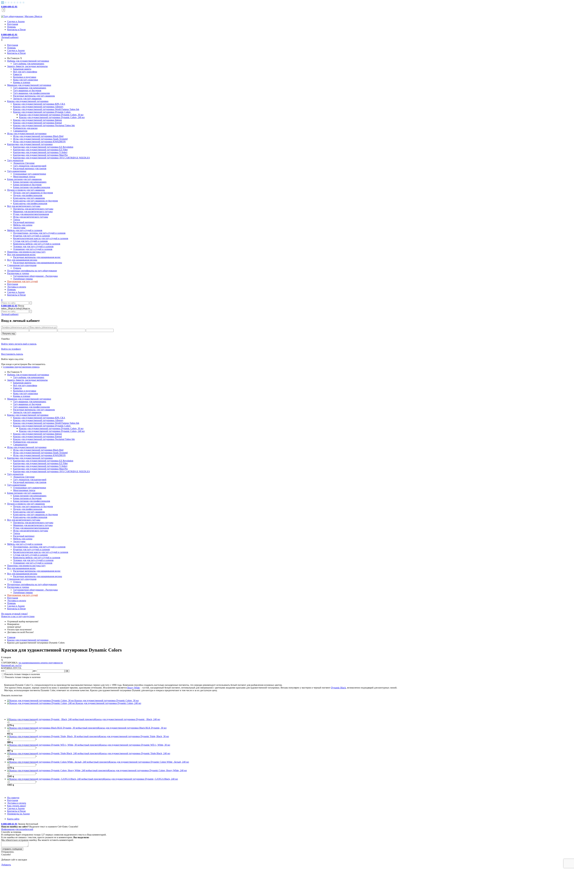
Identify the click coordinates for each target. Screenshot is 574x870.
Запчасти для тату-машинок (27, 98)
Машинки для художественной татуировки (29, 85)
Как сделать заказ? (16, 805)
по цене (41, 662)
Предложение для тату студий (22, 281)
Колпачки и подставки (24, 77)
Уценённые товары (23, 278)
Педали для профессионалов (27, 195)
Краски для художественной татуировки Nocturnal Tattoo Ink (44, 125)
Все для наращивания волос (21, 254)
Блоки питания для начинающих (29, 182)
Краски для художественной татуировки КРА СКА (39, 104)
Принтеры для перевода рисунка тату (26, 252)
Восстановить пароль (12, 354)
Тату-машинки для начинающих (29, 88)
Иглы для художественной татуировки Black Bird (38, 136)
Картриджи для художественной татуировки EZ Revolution (43, 147)
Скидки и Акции (16, 21)
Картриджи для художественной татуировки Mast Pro (40, 155)
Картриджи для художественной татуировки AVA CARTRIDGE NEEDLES (51, 157)
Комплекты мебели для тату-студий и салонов (36, 243)
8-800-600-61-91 (9, 6)
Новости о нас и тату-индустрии (18, 616)
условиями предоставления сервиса (21, 367)
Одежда (17, 268)
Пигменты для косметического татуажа (33, 209)
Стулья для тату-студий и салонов (30, 241)
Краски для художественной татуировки (27, 101)
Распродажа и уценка (18, 273)
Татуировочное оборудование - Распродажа (35, 276)
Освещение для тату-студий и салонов (32, 249)
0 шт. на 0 (11, 665)
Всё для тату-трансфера (25, 71)
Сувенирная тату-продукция (21, 265)
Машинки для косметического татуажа (33, 211)
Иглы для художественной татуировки (26, 133)
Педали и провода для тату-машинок (26, 190)
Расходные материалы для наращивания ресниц (37, 262)
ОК (67, 671)
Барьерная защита (22, 69)
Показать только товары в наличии (22, 674)
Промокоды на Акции (18, 813)
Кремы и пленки (21, 82)
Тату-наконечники (16, 171)
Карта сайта (13, 819)
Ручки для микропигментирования (31, 214)
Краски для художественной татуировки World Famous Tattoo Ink (46, 109)
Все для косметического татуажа (23, 206)
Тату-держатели (15, 160)
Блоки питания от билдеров (27, 184)
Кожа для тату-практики (25, 79)
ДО (35, 671)
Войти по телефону (11, 349)
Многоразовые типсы (24, 176)
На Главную (13, 58)
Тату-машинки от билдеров (27, 90)
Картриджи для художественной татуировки (30, 144)
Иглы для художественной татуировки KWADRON (39, 141)
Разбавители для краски (25, 128)
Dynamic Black (338, 687)
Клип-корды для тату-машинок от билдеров (35, 200)
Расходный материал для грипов (29, 168)
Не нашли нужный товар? (14, 613)
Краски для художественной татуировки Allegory (38, 106)
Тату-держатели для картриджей (29, 165)
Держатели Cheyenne (24, 163)
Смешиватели (20, 131)
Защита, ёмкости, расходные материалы (27, 66)
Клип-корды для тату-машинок (29, 198)
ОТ (3, 671)
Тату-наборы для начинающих (28, 63)
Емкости (17, 74)
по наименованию (28, 662)
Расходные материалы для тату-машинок (34, 96)
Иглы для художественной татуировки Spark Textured (40, 139)
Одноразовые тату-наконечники (29, 174)
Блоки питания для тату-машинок (24, 179)
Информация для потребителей (17, 829)
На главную (13, 797)
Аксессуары (19, 227)
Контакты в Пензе (16, 29)
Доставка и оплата (16, 287)
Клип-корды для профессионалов (30, 203)
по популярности (54, 662)
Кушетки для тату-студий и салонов (31, 235)
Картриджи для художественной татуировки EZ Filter (40, 149)
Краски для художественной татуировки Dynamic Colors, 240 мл (52, 117)
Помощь (11, 27)
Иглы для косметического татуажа (30, 217)
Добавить (6, 864)
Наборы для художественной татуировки (28, 61)
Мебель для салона (22, 225)
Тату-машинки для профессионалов (31, 93)
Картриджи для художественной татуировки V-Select (40, 152)
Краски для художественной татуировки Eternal (37, 122)
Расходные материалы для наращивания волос (37, 257)
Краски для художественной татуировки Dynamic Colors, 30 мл (51, 114)
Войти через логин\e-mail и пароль (18, 344)
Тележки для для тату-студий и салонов (33, 246)
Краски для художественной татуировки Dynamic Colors (42, 112)
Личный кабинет (10, 37)
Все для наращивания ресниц (22, 260)
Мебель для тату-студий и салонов (24, 230)
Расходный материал (23, 222)
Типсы (16, 219)
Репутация (12, 24)
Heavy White (133, 687)
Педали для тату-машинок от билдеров (33, 192)
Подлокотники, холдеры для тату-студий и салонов (39, 233)
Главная (11, 637)
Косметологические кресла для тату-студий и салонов (40, 238)
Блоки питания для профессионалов (31, 187)
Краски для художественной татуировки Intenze (37, 120)
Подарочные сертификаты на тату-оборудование (32, 270)
